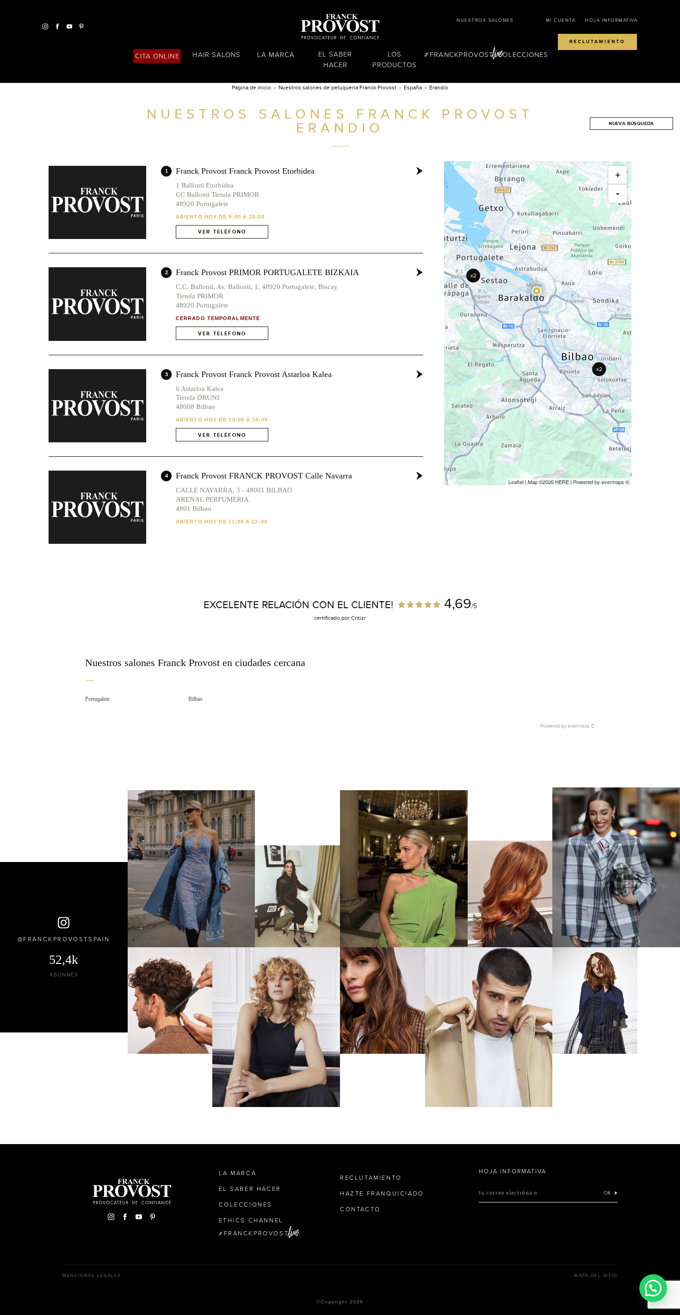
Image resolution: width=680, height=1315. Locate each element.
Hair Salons (216, 54)
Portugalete (97, 699)
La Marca (276, 54)
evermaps (612, 481)
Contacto (360, 1209)
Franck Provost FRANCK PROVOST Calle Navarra (264, 475)
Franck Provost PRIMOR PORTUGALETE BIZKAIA (267, 272)
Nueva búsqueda (631, 123)
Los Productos (394, 59)
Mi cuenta (561, 20)
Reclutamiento (597, 41)
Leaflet (516, 481)
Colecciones (522, 54)
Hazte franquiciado (382, 1193)
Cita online (157, 56)
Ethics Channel (251, 1220)
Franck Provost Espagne (340, 27)
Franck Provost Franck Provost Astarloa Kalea (254, 374)
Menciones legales (91, 1275)
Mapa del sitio (596, 1275)
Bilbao (195, 699)
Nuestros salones (485, 20)
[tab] (340, 669)
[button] (653, 1288)
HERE (562, 481)
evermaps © (581, 726)
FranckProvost (461, 54)
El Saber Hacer (335, 59)
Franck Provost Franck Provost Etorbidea (245, 171)
